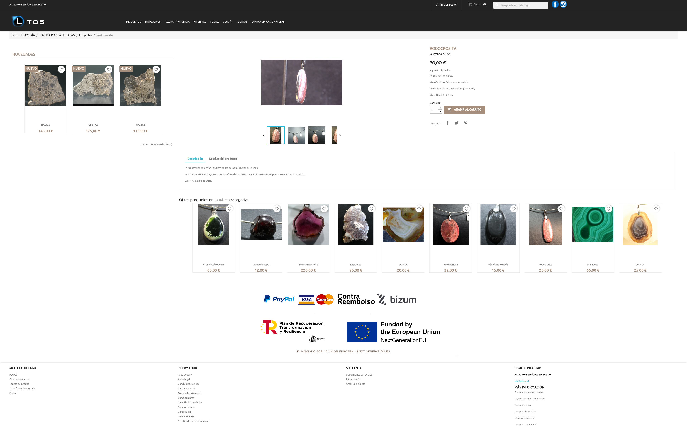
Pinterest (465, 122)
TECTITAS (242, 21)
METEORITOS (133, 21)
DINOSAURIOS (153, 21)
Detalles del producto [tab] (223, 158)
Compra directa (186, 407)
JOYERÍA (227, 21)
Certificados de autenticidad (193, 421)
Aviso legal (184, 379)
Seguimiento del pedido (359, 374)
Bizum (12, 393)
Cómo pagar (184, 411)
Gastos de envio (187, 388)
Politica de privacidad (189, 393)
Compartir (447, 122)
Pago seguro (185, 374)
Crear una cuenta (355, 383)
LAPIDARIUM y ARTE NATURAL (268, 21)
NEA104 (45, 125)
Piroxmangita (451, 264)
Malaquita (592, 264)
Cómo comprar (186, 397)
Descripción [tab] (195, 158)
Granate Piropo (261, 264)
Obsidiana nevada (498, 264)
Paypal (13, 374)
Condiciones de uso (189, 383)
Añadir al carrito (464, 109)
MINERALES (200, 21)
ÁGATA (403, 264)
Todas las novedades (157, 144)
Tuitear (456, 122)
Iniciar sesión (353, 379)
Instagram (563, 4)
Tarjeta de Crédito (19, 383)
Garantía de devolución (190, 402)
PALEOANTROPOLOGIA (177, 21)
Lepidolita (355, 264)
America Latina (186, 416)
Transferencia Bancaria (22, 388)
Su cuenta (354, 368)
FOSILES (214, 21)
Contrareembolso (19, 379)
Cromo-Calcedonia (213, 264)
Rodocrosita (545, 264)
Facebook (555, 4)
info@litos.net (522, 381)
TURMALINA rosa (308, 264)
